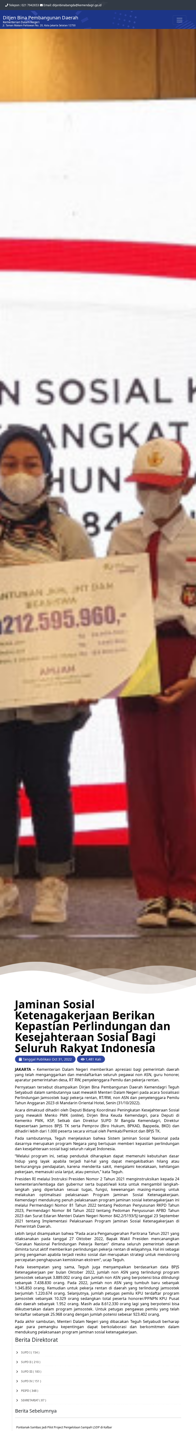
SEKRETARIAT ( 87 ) (32, 1400)
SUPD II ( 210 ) (29, 1362)
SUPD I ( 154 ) (28, 1352)
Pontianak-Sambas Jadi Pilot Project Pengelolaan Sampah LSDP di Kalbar (64, 1427)
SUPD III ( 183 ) (29, 1372)
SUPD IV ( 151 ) (29, 1381)
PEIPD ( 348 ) (28, 1391)
